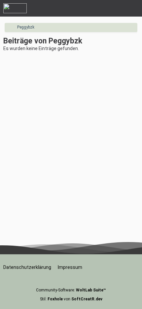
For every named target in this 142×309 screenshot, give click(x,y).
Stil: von (71, 299)
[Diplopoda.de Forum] (15, 8)
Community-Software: (71, 290)
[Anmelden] (117, 8)
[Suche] (100, 8)
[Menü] (133, 8)
